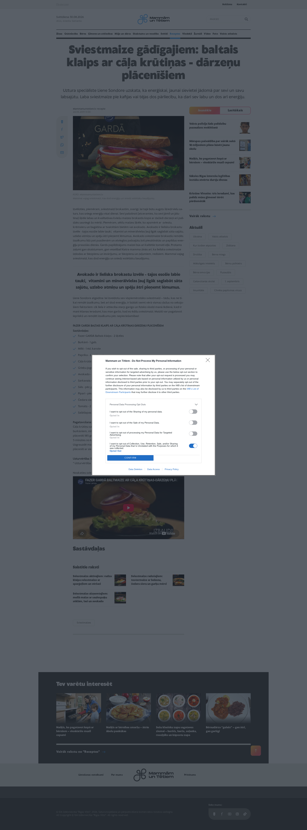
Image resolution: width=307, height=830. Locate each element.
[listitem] (153, 404)
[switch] (193, 411)
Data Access (153, 469)
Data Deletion (135, 469)
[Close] (209, 361)
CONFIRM (130, 458)
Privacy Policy (172, 469)
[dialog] (153, 415)
